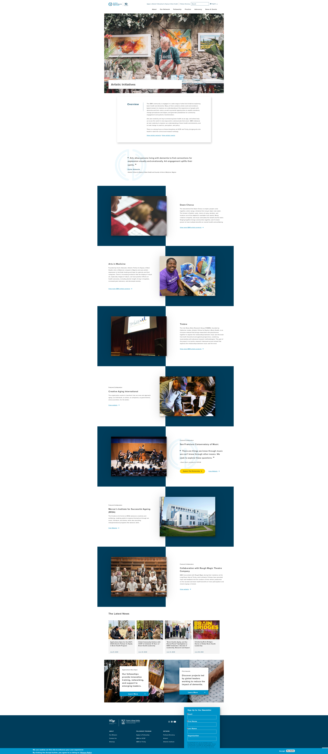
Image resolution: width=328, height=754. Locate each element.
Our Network (165, 9)
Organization (193, 736)
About (154, 9)
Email (190, 714)
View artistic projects (154, 135)
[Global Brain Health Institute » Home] (118, 6)
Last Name (192, 728)
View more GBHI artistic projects (190, 227)
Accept (282, 751)
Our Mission (113, 735)
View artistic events (168, 135)
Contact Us (113, 738)
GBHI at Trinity (141, 742)
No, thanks (290, 750)
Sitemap (112, 742)
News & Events (211, 9)
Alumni (165, 738)
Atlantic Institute (168, 742)
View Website (213, 471)
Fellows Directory (185, 4)
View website (112, 405)
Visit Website (112, 528)
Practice (188, 9)
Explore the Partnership (191, 471)
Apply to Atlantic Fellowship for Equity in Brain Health (162, 4)
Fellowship (177, 9)
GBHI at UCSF (140, 738)
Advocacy (198, 9)
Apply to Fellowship (142, 735)
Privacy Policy (86, 752)
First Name (192, 721)
